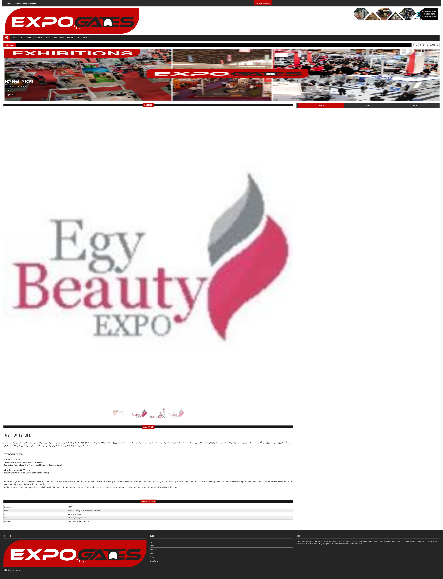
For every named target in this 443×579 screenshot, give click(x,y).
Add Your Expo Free (263, 3)
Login (9, 3)
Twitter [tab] (415, 105)
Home (152, 542)
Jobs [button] (55, 37)
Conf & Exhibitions (25, 37)
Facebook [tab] (321, 105)
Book (152, 557)
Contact (86, 37)
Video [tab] (368, 105)
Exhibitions (154, 561)
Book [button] (62, 37)
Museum (70, 37)
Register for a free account (25, 3)
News (77, 37)
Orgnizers (38, 37)
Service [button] (48, 37)
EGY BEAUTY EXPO (19, 81)
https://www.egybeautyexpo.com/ (80, 521)
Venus (14, 37)
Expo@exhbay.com (15, 570)
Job (151, 553)
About (152, 546)
